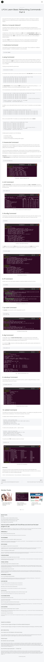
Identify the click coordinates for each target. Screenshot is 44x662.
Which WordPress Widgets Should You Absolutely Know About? (10, 563)
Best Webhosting (5, 630)
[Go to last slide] (2, 501)
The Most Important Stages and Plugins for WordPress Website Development (15, 624)
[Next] (41, 501)
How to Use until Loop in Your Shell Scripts (35, 481)
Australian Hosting (3, 590)
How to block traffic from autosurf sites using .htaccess (7, 504)
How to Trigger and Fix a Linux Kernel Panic (7, 522)
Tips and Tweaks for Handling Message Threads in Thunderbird (10, 608)
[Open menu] (42, 2)
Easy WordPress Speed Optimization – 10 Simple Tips (11, 648)
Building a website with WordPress (6, 528)
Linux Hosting (4, 606)
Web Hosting (22, 7)
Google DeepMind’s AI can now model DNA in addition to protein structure (11, 539)
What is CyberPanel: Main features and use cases (8, 533)
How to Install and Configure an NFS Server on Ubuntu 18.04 (21, 504)
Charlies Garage (5, 555)
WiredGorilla (4, 531)
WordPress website (16, 529)
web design (29, 529)
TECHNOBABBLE (4, 537)
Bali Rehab (2, 516)
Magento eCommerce (6, 622)
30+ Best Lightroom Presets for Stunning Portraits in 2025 (9, 520)
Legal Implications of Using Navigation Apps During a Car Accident (10, 557)
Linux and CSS (4, 581)
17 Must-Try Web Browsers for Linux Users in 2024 (36, 504)
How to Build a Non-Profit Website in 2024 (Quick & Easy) (11, 632)
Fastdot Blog (4, 638)
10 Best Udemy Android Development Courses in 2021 (10, 482)
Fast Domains (4, 544)
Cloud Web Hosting (5, 595)
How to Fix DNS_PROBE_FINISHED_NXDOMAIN (7, 576)
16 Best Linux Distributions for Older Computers (7, 550)
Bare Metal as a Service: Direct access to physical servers (9, 586)
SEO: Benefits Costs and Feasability (7, 640)
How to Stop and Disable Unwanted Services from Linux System (10, 519)
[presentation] (7, 496)
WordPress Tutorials (6, 574)
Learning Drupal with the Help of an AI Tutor (7, 597)
